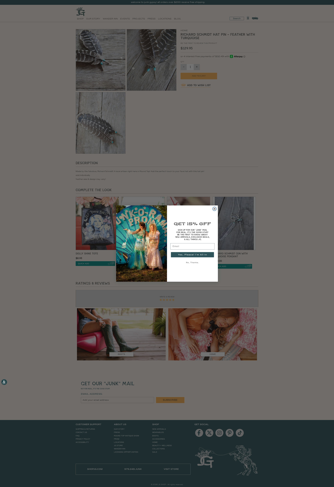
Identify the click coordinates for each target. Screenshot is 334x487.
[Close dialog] (214, 209)
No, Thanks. (192, 262)
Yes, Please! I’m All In (192, 254)
